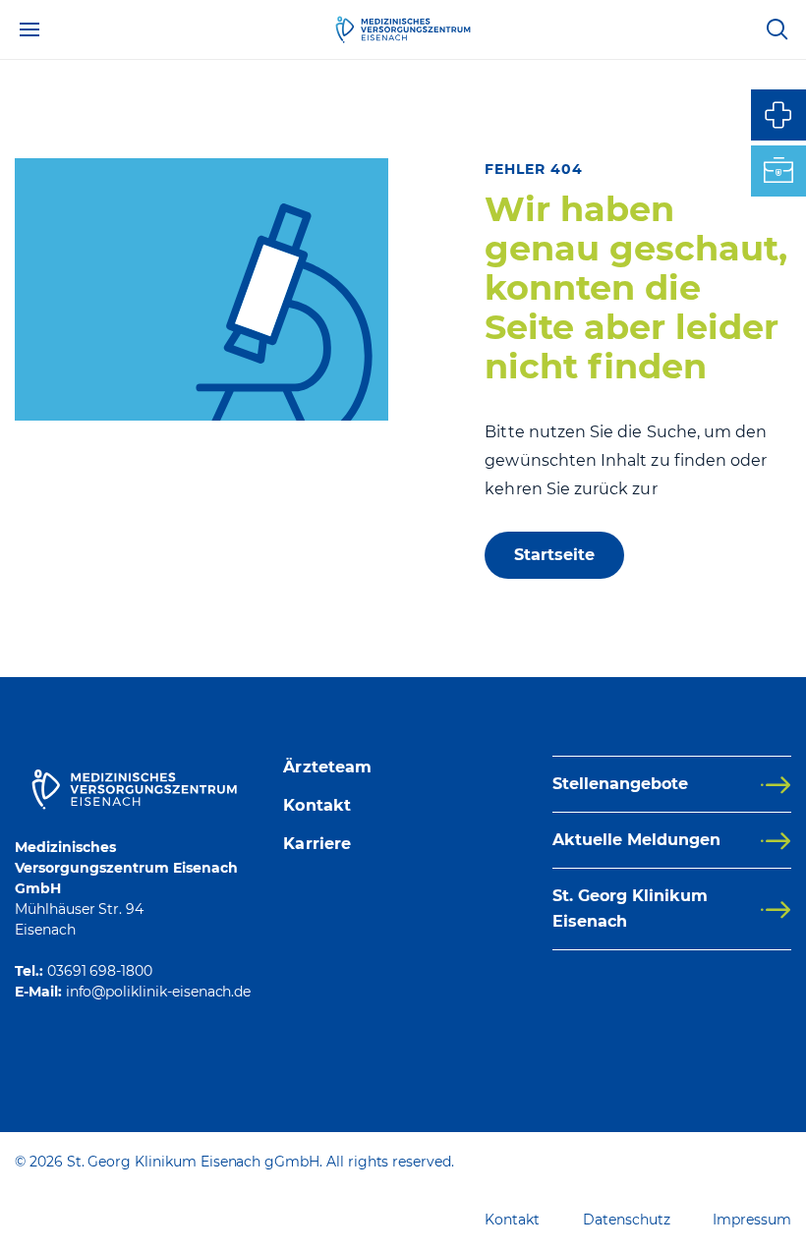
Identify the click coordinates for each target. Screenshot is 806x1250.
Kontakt (317, 805)
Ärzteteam (327, 767)
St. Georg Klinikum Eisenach (630, 908)
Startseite (554, 554)
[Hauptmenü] (29, 29)
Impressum (752, 1219)
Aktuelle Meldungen (636, 839)
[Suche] (776, 29)
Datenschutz (626, 1219)
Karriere (317, 843)
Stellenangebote (620, 783)
